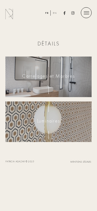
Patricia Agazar (12, 14)
